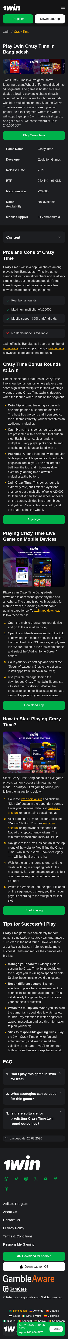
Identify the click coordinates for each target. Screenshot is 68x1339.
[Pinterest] (55, 1178)
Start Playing (34, 910)
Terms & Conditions (17, 1236)
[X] (35, 1178)
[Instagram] (26, 1178)
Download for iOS (37, 1266)
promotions (10, 348)
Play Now (34, 519)
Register (18, 18)
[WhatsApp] (6, 1178)
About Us (10, 1212)
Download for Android (36, 1256)
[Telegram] (16, 1178)
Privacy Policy (13, 1228)
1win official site (31, 799)
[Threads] (6, 1188)
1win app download (47, 610)
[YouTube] (45, 1178)
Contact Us (11, 1220)
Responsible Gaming (19, 1244)
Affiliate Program (15, 1204)
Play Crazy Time (34, 135)
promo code (56, 348)
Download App (50, 18)
